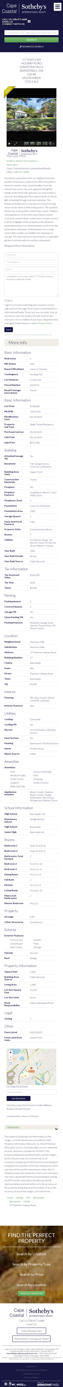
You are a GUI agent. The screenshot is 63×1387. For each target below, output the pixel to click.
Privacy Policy (45, 323)
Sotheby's (31, 1366)
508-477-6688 (21, 172)
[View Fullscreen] (10, 1063)
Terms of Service (44, 334)
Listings (19, 1197)
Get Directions (18, 1098)
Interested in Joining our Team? (31, 1338)
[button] (31, 39)
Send (8, 329)
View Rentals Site (32, 1330)
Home (10, 1197)
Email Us (7, 21)
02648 (26, 1201)
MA (28, 1197)
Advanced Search (32, 46)
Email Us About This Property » (22, 160)
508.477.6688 (20, 19)
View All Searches (31, 1293)
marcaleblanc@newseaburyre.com (22, 1353)
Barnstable (38, 1197)
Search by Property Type (31, 1264)
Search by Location (31, 1285)
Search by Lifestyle (31, 1254)
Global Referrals (31, 1373)
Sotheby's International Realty (31, 1370)
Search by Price (32, 1274)
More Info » (12, 164)
